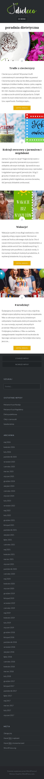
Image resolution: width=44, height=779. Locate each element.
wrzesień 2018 (9, 647)
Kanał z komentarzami (14, 743)
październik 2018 (10, 642)
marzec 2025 (9, 471)
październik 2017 (10, 691)
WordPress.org (10, 748)
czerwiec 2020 (9, 574)
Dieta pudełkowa (10, 414)
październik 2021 (10, 530)
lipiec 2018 (8, 657)
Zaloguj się (8, 733)
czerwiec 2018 (9, 662)
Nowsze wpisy (22, 364)
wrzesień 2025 (9, 462)
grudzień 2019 (9, 593)
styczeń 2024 (9, 496)
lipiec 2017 (8, 696)
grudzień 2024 (9, 481)
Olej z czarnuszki (10, 419)
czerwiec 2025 (9, 467)
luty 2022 (7, 515)
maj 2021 (7, 550)
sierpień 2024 (9, 486)
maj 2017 (7, 701)
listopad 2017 (9, 686)
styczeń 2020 (9, 588)
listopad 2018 (9, 637)
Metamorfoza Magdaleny (13, 409)
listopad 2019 (9, 598)
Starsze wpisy (22, 358)
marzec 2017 (9, 706)
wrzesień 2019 (9, 603)
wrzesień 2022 (9, 506)
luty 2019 (7, 623)
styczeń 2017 (9, 715)
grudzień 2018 (9, 632)
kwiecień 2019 (9, 618)
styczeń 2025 (9, 476)
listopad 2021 (9, 525)
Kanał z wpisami (11, 738)
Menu (23, 19)
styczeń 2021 (9, 564)
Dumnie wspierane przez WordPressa (21, 771)
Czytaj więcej (22, 108)
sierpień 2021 (9, 535)
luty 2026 (7, 452)
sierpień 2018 (9, 652)
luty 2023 (7, 501)
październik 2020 (10, 569)
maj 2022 (7, 510)
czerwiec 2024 (9, 491)
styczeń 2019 (9, 628)
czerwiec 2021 (9, 545)
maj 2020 (7, 579)
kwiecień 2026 (9, 447)
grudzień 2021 (9, 520)
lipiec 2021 (8, 540)
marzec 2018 (9, 671)
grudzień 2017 (9, 681)
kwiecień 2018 (9, 667)
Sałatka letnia (9, 424)
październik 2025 (10, 457)
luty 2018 (7, 676)
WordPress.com (28, 774)
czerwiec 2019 (9, 608)
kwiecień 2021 (9, 554)
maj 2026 (7, 442)
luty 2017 (7, 710)
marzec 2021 (9, 559)
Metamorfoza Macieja (12, 405)
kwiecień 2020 (9, 584)
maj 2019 (7, 613)
